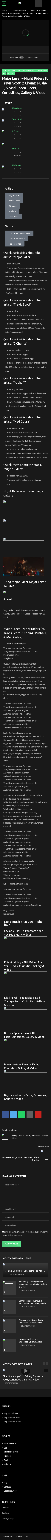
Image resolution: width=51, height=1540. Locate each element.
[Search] (47, 3)
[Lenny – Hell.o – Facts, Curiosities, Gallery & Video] (6, 1137)
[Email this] (30, 1114)
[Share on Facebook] (5, 1114)
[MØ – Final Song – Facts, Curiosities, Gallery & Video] (45, 1158)
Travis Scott (17, 119)
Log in (6, 1482)
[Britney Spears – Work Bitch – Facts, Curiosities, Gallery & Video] (25, 1009)
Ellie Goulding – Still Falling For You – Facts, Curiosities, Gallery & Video (24, 966)
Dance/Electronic (19, 10)
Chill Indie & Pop (11, 1452)
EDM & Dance (10, 1443)
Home (4, 10)
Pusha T (15, 149)
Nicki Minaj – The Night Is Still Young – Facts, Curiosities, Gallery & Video (24, 1001)
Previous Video (9, 1130)
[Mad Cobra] (6, 169)
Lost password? (10, 1491)
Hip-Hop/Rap (42, 71)
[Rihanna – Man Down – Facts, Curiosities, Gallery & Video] (25, 1041)
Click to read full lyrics (16, 644)
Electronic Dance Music (27, 71)
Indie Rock (8, 1464)
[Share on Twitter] (13, 1114)
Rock (6, 1460)
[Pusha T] (6, 152)
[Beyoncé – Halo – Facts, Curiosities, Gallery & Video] (25, 1072)
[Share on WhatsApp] (21, 1114)
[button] (25, 643)
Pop (4, 74)
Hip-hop (7, 1456)
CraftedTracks (17, 1274)
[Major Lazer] (6, 111)
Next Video (43, 1146)
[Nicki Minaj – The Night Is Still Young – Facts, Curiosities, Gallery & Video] (25, 973)
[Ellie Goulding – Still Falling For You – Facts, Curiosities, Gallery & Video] (25, 938)
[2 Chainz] (6, 135)
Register (7, 1487)
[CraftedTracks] (25, 3)
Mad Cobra (16, 165)
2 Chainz (16, 131)
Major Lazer (17, 108)
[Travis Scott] (6, 122)
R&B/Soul (10, 74)
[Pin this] (38, 1114)
